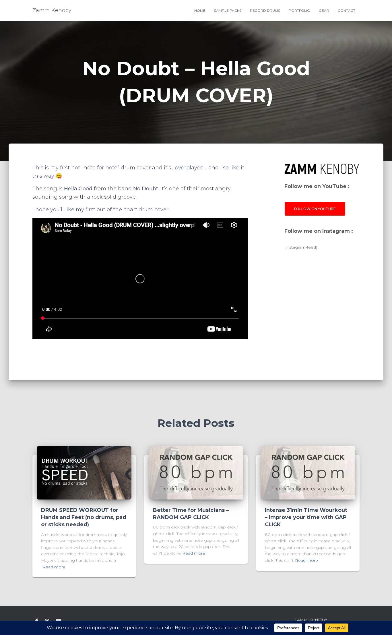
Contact (346, 10)
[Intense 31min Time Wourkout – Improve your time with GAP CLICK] (308, 473)
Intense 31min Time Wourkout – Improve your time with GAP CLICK (306, 517)
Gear (324, 10)
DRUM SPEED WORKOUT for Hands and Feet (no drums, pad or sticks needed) (83, 517)
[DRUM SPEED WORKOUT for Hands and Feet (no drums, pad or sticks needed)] (84, 473)
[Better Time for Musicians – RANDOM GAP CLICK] (196, 473)
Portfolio (299, 10)
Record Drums (265, 10)
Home (199, 10)
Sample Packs (227, 10)
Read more (53, 567)
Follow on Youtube (315, 209)
